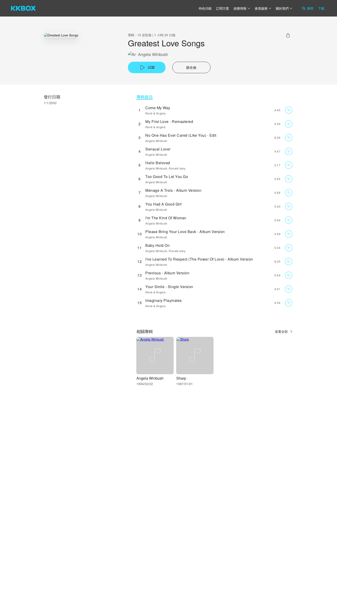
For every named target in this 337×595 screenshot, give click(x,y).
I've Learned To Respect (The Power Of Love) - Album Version (199, 259)
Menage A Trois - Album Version (173, 190)
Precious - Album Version (167, 272)
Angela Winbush (153, 54)
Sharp (181, 378)
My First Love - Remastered (169, 121)
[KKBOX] (23, 8)
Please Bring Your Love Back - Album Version (185, 231)
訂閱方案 (222, 8)
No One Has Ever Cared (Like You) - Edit (180, 135)
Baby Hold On (157, 245)
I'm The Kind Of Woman (165, 217)
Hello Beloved (157, 162)
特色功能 (205, 8)
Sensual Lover (158, 149)
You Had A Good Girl (163, 204)
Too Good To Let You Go (166, 176)
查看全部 (281, 331)
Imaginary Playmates (163, 300)
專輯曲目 (144, 97)
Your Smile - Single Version (169, 286)
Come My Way (157, 107)
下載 (321, 8)
